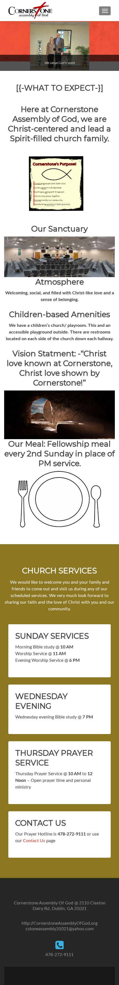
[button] (6, 46)
